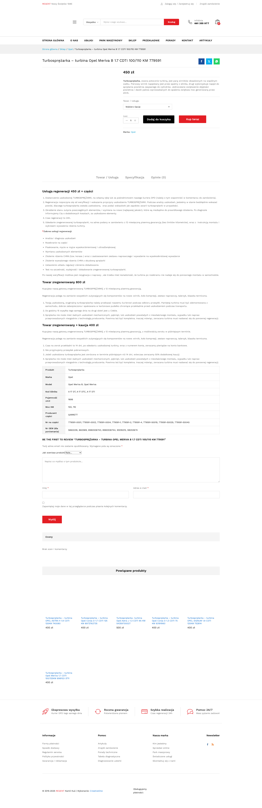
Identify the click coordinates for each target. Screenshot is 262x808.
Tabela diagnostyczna (109, 756)
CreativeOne (96, 791)
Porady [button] (171, 40)
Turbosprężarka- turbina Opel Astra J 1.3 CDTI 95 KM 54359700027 (130, 621)
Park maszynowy (110, 40)
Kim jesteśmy (159, 743)
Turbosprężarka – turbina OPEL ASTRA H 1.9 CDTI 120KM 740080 (58, 621)
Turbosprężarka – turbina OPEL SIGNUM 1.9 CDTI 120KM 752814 (200, 621)
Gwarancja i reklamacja (54, 761)
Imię (45, 488)
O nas (74, 40)
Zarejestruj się (186, 4)
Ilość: (125, 116)
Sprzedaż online (161, 748)
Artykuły (205, 40)
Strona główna (53, 40)
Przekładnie (151, 40)
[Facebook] (207, 744)
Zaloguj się (170, 4)
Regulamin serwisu (52, 752)
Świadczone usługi (162, 756)
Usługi (88, 40)
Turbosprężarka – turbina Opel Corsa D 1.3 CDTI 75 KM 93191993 (165, 621)
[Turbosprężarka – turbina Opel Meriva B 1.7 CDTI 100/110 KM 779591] (201, 61)
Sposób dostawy (50, 748)
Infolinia (198, 20)
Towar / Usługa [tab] (107, 177)
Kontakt (187, 40)
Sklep (132, 40)
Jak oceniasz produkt (53, 452)
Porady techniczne (107, 752)
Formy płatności (50, 743)
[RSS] (212, 744)
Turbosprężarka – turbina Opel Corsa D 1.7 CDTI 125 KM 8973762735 (94, 621)
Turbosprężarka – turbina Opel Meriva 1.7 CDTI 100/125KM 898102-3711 (58, 676)
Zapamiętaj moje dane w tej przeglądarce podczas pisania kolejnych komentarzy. (84, 506)
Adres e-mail (141, 488)
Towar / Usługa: (131, 101)
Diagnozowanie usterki (109, 761)
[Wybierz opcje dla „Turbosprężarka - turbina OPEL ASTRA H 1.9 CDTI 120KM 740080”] (56, 613)
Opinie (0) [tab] (158, 177)
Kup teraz (192, 119)
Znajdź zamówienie (210, 4)
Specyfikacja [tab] (134, 177)
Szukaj (171, 22)
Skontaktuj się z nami (164, 761)
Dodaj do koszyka (159, 119)
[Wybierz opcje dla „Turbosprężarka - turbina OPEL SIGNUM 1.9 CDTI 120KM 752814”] (198, 613)
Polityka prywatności (53, 756)
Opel (133, 132)
